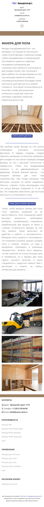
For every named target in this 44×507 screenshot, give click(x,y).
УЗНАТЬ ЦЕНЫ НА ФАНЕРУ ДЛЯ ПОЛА (22, 204)
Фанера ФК (7, 425)
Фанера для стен (9, 462)
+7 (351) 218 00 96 (19, 408)
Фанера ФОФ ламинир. (12, 436)
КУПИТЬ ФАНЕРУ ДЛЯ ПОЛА (22, 136)
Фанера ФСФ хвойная (11, 432)
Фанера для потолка (11, 454)
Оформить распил (10, 484)
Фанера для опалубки (11, 466)
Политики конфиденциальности (30, 496)
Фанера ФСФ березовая (12, 429)
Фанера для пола (9, 458)
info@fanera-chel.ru (18, 412)
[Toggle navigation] (41, 33)
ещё (3, 440)
